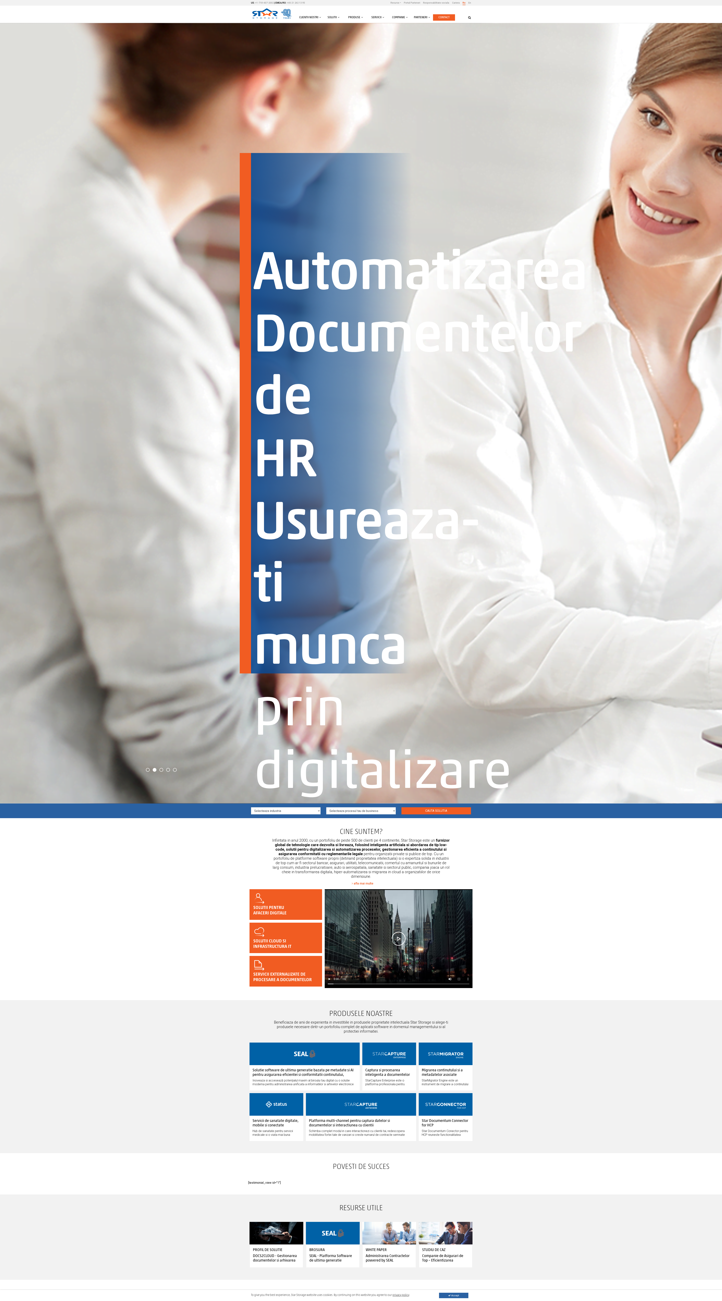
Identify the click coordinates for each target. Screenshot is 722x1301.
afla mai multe (363, 883)
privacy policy (400, 1295)
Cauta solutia (436, 811)
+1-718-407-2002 (264, 3)
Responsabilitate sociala (436, 3)
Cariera (456, 3)
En (469, 3)
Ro (464, 3)
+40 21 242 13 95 (296, 3)
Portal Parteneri (412, 3)
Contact (444, 17)
